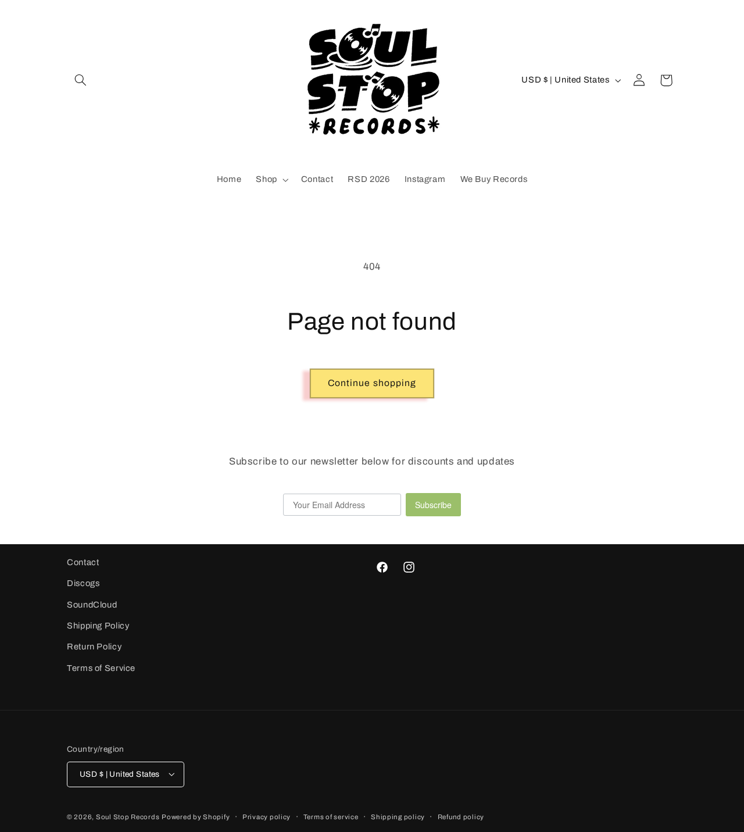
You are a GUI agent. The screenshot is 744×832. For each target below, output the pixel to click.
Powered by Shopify (196, 816)
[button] (80, 80)
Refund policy (461, 816)
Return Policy (94, 647)
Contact (83, 562)
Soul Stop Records (128, 816)
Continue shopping (372, 383)
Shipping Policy (98, 625)
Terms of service (331, 816)
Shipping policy (398, 816)
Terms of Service (101, 668)
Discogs (83, 583)
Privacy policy (266, 816)
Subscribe (433, 504)
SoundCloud (92, 604)
